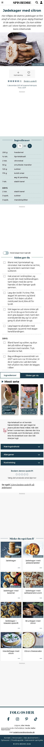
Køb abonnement (31, 738)
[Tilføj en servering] (30, 146)
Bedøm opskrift (30, 81)
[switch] (6, 253)
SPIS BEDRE (22, 2)
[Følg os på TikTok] (35, 719)
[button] (10, 399)
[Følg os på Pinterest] (26, 719)
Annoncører (17, 738)
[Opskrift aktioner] (18, 568)
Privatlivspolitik (17, 740)
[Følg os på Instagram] (17, 719)
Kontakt (7, 738)
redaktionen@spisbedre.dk (24, 732)
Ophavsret (5, 740)
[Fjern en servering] (14, 146)
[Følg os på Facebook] (8, 719)
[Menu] (5, 2)
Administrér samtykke (34, 740)
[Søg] (36, 2)
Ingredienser (10, 375)
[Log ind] (41, 2)
